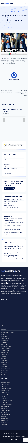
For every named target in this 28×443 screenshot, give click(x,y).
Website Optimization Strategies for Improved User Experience (12, 256)
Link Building (4, 342)
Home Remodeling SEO (6, 404)
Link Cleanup (4, 364)
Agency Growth (7, 164)
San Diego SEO (4, 370)
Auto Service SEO (5, 406)
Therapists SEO (4, 420)
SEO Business (4, 321)
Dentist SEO (4, 398)
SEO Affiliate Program (6, 346)
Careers (3, 317)
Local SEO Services (5, 348)
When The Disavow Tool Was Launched (6, 90)
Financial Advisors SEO (6, 400)
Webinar (3, 311)
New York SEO (4, 358)
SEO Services (4, 336)
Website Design (4, 352)
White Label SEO (5, 344)
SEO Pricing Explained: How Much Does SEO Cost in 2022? (21, 91)
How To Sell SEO (7, 203)
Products (3, 309)
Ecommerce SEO (5, 394)
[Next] (24, 120)
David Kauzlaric (10, 24)
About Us (3, 307)
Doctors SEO (4, 424)
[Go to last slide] (4, 120)
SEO (18, 11)
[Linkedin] (12, 439)
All (4, 157)
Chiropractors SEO (5, 410)
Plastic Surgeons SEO (6, 388)
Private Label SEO (5, 338)
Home (2, 303)
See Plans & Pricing (9, 188)
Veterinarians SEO (5, 412)
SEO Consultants (5, 350)
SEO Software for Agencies (7, 332)
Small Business (7, 173)
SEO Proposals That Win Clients (11, 201)
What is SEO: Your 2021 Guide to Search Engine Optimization (13, 219)
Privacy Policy (6, 436)
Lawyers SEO (4, 386)
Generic (11, 11)
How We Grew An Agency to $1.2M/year (13, 199)
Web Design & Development (10, 168)
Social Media (4, 356)
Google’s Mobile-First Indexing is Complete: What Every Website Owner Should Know (14, 245)
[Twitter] (8, 439)
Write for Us (4, 323)
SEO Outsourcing (5, 334)
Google (4, 67)
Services (3, 305)
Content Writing (4, 372)
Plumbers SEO (4, 408)
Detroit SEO (4, 366)
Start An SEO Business (9, 205)
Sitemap (23, 436)
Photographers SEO (5, 392)
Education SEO (4, 402)
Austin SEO (3, 374)
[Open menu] (25, 3)
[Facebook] (16, 439)
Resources (3, 313)
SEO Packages (4, 340)
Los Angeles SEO (5, 354)
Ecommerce (6, 171)
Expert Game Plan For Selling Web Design (13, 207)
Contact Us (3, 319)
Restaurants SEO (5, 418)
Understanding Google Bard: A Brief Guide (13, 259)
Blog (2, 315)
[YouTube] (19, 439)
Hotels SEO (3, 422)
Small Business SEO (5, 382)
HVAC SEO (3, 396)
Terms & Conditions (15, 436)
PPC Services (4, 360)
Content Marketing (8, 162)
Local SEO (6, 166)
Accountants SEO (5, 390)
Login (2, 325)
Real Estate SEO (5, 384)
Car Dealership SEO (5, 414)
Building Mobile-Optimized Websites (12, 110)
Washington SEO (5, 362)
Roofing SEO (4, 416)
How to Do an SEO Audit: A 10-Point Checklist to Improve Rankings (12, 226)
